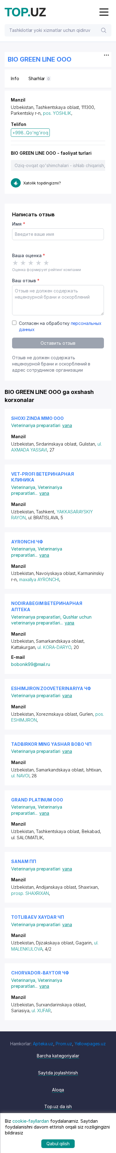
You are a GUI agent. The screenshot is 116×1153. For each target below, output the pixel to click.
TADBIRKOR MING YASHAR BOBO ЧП (51, 744)
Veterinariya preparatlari (35, 425)
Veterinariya (24, 487)
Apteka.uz (43, 1043)
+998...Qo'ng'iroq (30, 132)
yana (67, 425)
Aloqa (58, 1089)
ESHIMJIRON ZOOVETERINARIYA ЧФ (51, 688)
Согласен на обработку (60, 326)
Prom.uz (64, 1043)
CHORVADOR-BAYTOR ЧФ (40, 972)
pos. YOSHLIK (57, 113)
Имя (18, 224)
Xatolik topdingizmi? (42, 182)
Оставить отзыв (58, 343)
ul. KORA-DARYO (54, 647)
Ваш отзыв (25, 280)
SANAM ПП (23, 861)
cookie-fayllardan (30, 1121)
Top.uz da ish (57, 1106)
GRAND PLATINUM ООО (37, 799)
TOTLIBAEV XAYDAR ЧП (37, 917)
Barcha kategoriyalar (58, 1055)
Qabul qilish (58, 1143)
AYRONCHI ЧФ (27, 541)
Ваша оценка (28, 255)
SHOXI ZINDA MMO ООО (37, 418)
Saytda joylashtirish (58, 1072)
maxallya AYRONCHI (39, 579)
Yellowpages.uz (90, 1043)
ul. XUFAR (41, 1010)
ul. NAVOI (20, 775)
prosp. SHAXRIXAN (30, 893)
